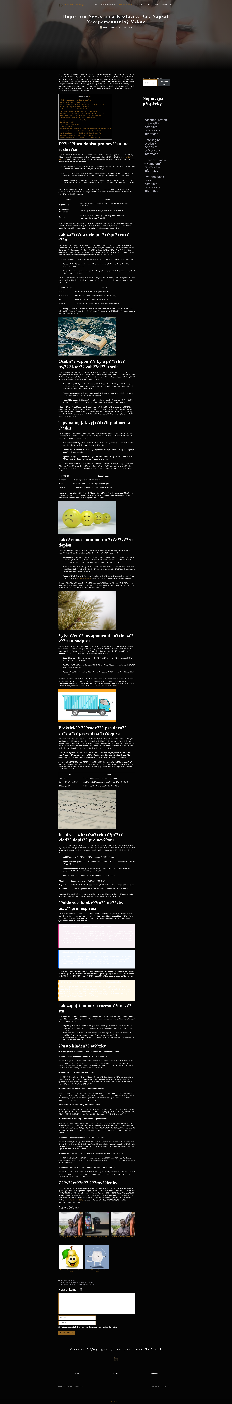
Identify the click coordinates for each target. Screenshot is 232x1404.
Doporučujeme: (67, 126)
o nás (115, 1373)
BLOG (77, 1373)
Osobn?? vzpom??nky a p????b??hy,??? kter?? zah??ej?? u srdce (81, 104)
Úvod (95, 4)
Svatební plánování (107, 4)
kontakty (155, 1373)
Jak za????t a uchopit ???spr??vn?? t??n (73, 102)
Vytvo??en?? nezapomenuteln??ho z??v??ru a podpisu (78, 111)
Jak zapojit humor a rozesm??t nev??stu (73, 120)
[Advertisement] (116, 42)
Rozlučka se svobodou (126, 4)
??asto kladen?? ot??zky (67, 122)
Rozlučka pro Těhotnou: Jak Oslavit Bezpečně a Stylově (77, 1284)
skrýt (90, 96)
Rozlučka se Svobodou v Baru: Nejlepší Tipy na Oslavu (78, 135)
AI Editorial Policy (116, 1401)
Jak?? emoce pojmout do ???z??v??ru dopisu (74, 109)
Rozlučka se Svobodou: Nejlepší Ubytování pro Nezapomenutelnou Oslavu (85, 129)
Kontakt (164, 4)
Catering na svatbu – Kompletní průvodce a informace (152, 147)
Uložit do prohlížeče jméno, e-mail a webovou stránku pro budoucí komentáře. (89, 1327)
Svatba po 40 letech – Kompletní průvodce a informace (77, 1282)
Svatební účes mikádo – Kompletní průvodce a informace (154, 184)
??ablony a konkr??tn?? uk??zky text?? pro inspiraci (77, 118)
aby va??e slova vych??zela (75, 1200)
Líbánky (148, 4)
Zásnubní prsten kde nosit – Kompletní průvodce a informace (155, 127)
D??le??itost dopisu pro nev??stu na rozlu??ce (75, 100)
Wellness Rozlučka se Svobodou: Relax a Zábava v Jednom (79, 137)
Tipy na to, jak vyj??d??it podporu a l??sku (74, 107)
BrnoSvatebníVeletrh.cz (74, 4)
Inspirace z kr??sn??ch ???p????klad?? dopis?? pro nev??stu (80, 115)
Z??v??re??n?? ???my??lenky (69, 124)
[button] (171, 4)
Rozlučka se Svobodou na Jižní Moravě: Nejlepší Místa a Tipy (80, 133)
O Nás (156, 4)
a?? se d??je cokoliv (84, 578)
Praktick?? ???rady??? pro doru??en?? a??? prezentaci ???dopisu (81, 113)
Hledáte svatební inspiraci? (152, 78)
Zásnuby (139, 4)
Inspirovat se (164, 83)
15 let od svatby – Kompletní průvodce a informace (155, 165)
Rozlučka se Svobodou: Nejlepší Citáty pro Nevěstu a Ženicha (80, 131)
